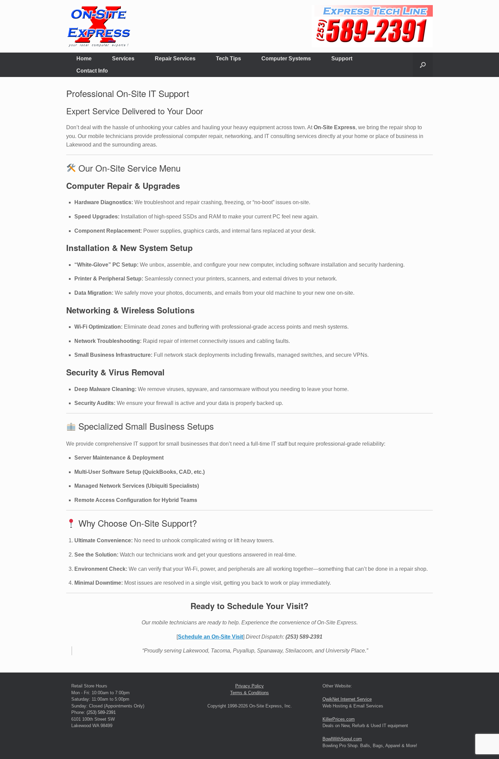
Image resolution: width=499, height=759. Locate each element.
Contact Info (92, 71)
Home (84, 58)
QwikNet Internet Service (347, 699)
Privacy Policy (249, 685)
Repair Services (175, 58)
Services (123, 58)
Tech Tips (228, 58)
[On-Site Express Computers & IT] (98, 26)
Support (341, 58)
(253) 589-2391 (101, 712)
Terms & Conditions (249, 692)
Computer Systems (286, 58)
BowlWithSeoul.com (342, 738)
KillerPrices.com (338, 719)
